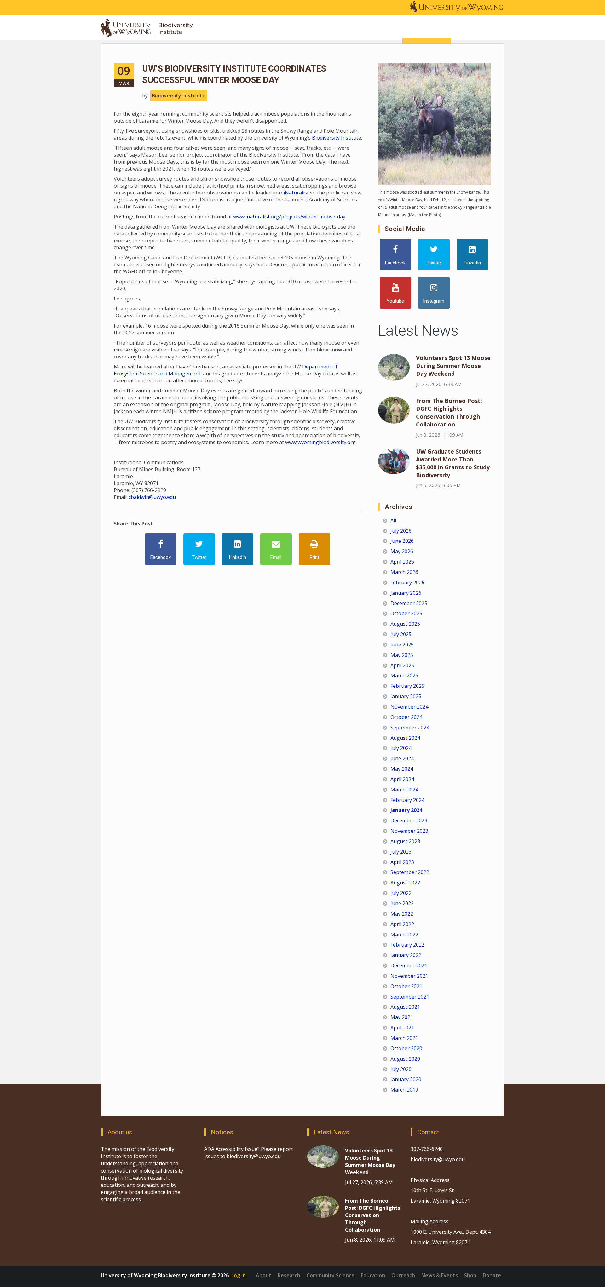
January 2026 (405, 592)
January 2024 (406, 810)
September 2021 (409, 996)
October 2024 (406, 717)
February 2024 (407, 800)
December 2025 (408, 603)
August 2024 (405, 737)
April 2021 (402, 1027)
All (393, 520)
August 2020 (405, 1058)
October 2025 (406, 613)
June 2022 (402, 903)
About (263, 1275)
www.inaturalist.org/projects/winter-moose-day (289, 216)
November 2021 (409, 975)
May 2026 (401, 551)
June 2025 (402, 644)
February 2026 (407, 582)
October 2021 (406, 986)
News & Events (439, 1275)
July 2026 (401, 530)
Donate (492, 1275)
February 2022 (407, 944)
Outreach (403, 1275)
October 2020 (406, 1048)
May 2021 (401, 1017)
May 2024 (401, 768)
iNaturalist (296, 192)
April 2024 (402, 779)
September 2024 (409, 727)
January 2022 (405, 955)
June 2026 (402, 540)
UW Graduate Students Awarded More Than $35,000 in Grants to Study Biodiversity (453, 463)
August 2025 (405, 623)
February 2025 (407, 685)
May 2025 (401, 655)
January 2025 (405, 696)
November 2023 (409, 830)
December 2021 (408, 965)
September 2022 (409, 872)
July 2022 (401, 893)
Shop (470, 1275)
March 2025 (404, 675)
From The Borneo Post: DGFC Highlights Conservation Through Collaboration (449, 412)
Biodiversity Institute (336, 137)
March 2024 (404, 789)
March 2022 (404, 934)
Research (289, 1275)
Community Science (330, 1275)
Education (373, 1275)
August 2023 (405, 841)
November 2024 (409, 706)
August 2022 (405, 882)
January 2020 (405, 1079)
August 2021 (405, 1006)
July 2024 (401, 748)
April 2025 (402, 665)
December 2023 (408, 820)
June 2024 (402, 758)
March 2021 (404, 1038)
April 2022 (402, 924)
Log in (238, 1275)
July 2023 (401, 851)
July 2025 (401, 634)
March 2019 (404, 1089)
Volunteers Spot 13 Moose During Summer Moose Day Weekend (453, 365)
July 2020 (401, 1069)
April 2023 (402, 862)
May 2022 (401, 913)
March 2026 (404, 572)
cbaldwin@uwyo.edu (152, 497)
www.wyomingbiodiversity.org (320, 442)
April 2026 (402, 561)
